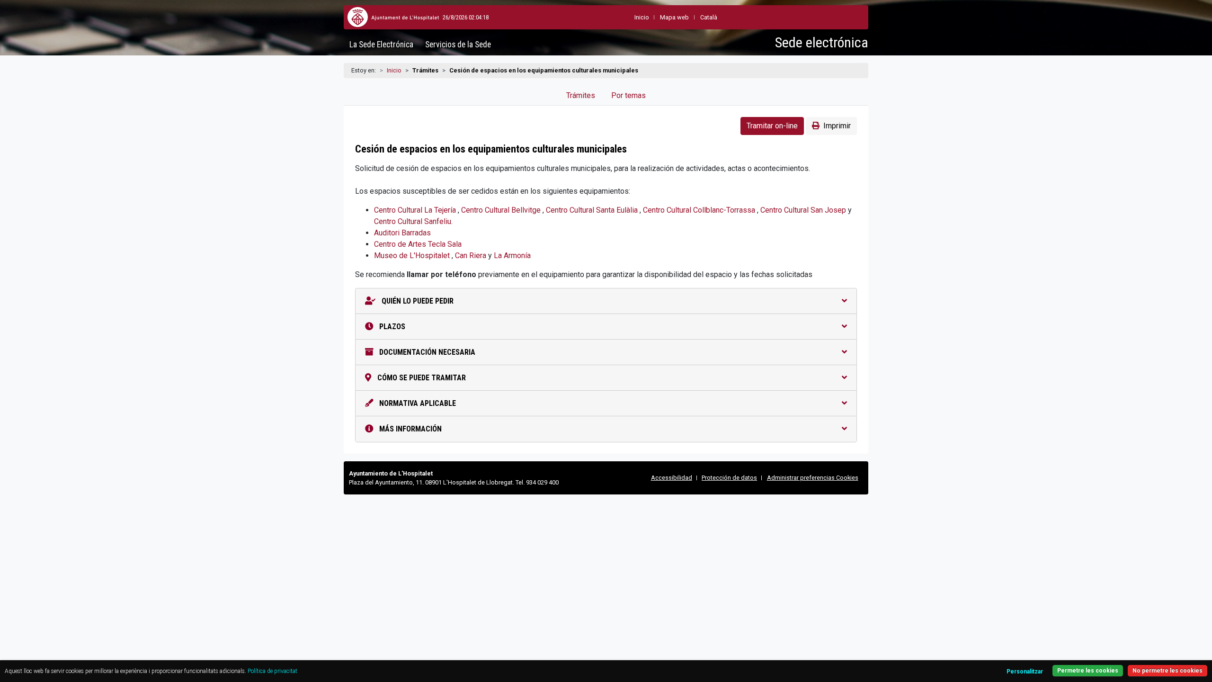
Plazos (391, 326)
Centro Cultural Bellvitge (502, 210)
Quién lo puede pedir (417, 300)
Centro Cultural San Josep (804, 210)
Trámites (580, 95)
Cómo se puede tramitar (420, 377)
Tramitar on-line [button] (772, 125)
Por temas (628, 95)
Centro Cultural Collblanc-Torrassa (700, 210)
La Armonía (512, 255)
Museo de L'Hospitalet (413, 255)
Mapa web (674, 17)
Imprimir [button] (837, 125)
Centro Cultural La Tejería (416, 210)
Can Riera (471, 255)
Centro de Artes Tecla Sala (418, 244)
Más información (409, 428)
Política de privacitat (272, 671)
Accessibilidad (671, 477)
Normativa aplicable (416, 403)
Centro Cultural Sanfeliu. (413, 221)
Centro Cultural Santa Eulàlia (593, 210)
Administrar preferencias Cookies (812, 477)
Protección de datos (729, 477)
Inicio (394, 70)
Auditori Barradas (402, 232)
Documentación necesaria (426, 352)
